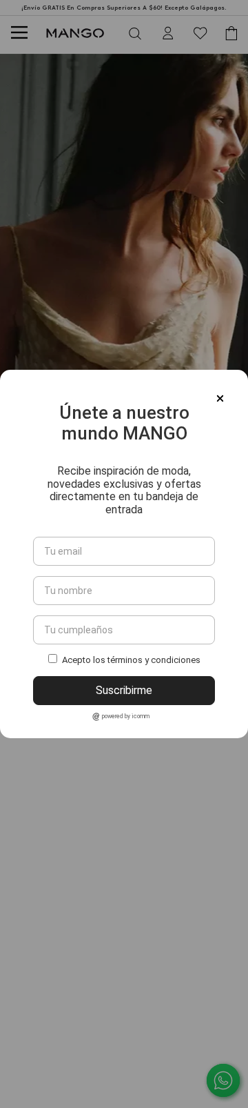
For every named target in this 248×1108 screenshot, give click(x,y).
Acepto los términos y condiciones (131, 660)
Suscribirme (124, 690)
